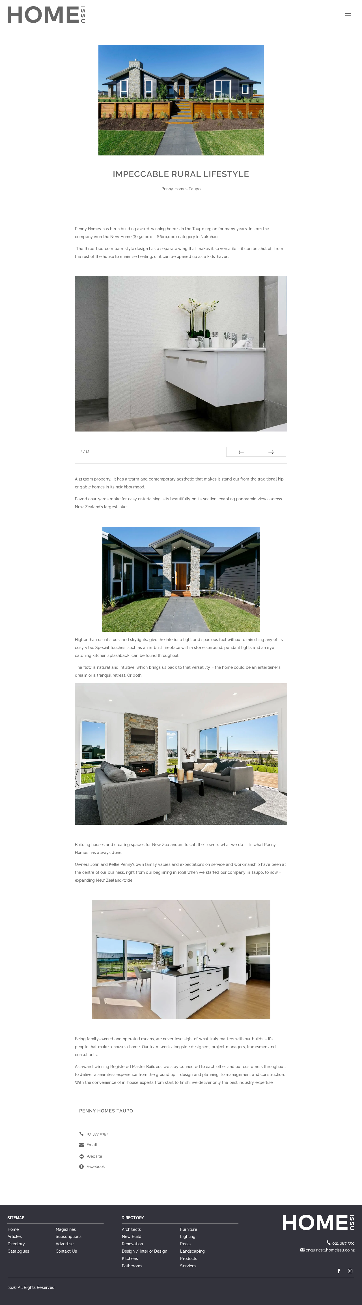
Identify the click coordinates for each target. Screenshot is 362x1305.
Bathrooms (132, 1266)
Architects (131, 1229)
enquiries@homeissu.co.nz (330, 1250)
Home (13, 1229)
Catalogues (18, 1251)
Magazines (66, 1229)
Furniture (188, 1229)
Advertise (65, 1244)
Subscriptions (68, 1236)
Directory (16, 1244)
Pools (185, 1244)
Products (188, 1258)
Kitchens (130, 1258)
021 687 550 (343, 1243)
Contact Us (66, 1251)
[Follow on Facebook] (338, 1271)
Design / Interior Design (144, 1251)
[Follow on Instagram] (350, 1271)
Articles (15, 1236)
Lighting (187, 1236)
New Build (131, 1236)
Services (188, 1266)
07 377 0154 (98, 1134)
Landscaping (192, 1251)
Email (92, 1144)
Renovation (132, 1244)
